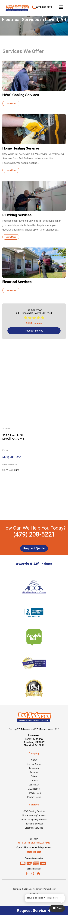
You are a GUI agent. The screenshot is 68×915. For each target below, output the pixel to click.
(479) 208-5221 (12, 457)
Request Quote (34, 548)
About (34, 760)
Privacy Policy (34, 797)
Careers (34, 780)
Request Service (34, 330)
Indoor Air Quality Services (34, 819)
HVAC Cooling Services (34, 811)
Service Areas (34, 764)
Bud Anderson (35, 889)
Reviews (34, 772)
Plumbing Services (34, 823)
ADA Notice (34, 789)
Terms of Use (34, 793)
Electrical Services (34, 828)
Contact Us (34, 784)
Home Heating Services (34, 815)
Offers (34, 776)
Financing (34, 768)
